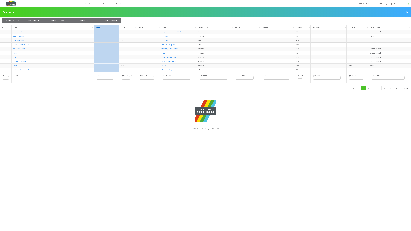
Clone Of (351, 27)
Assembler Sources (20, 32)
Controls (238, 27)
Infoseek (83, 4)
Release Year (127, 75)
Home (74, 4)
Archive (92, 4)
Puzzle (163, 53)
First (353, 88)
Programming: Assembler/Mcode (173, 32)
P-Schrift (16, 57)
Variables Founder (19, 61)
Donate (119, 4)
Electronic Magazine (168, 44)
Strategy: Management (169, 49)
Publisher (99, 27)
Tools (100, 4)
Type (164, 27)
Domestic (164, 36)
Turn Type (144, 75)
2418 (395, 88)
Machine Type (301, 76)
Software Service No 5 (21, 44)
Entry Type (167, 75)
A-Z (4, 75)
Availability (203, 27)
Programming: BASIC (169, 61)
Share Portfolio (18, 40)
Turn (141, 27)
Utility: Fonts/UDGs (168, 57)
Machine (300, 27)
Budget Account (18, 36)
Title (15, 27)
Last (406, 88)
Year (123, 27)
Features (316, 27)
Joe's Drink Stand (19, 49)
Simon (15, 53)
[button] (408, 4)
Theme (265, 27)
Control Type (241, 75)
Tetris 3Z (16, 65)
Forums (110, 4)
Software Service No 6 (21, 70)
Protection (375, 27)
